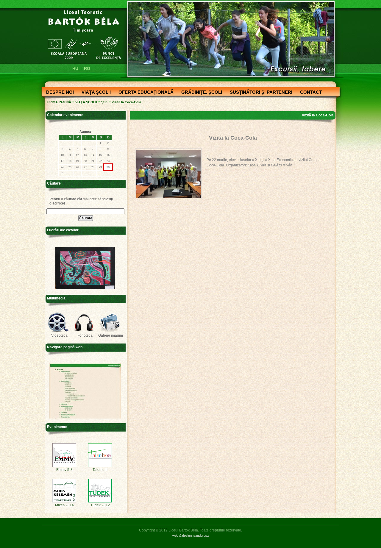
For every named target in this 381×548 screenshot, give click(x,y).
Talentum (100, 470)
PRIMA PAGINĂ (59, 102)
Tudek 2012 (100, 505)
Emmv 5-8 (64, 470)
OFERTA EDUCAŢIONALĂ (144, 93)
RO (87, 68)
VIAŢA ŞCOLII (94, 93)
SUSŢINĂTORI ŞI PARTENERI (259, 93)
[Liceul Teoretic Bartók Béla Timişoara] (81, 34)
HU (75, 68)
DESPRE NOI (58, 93)
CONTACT (309, 93)
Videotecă (59, 335)
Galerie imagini (110, 335)
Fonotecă (85, 335)
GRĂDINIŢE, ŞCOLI (200, 93)
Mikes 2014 (64, 505)
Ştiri (104, 102)
